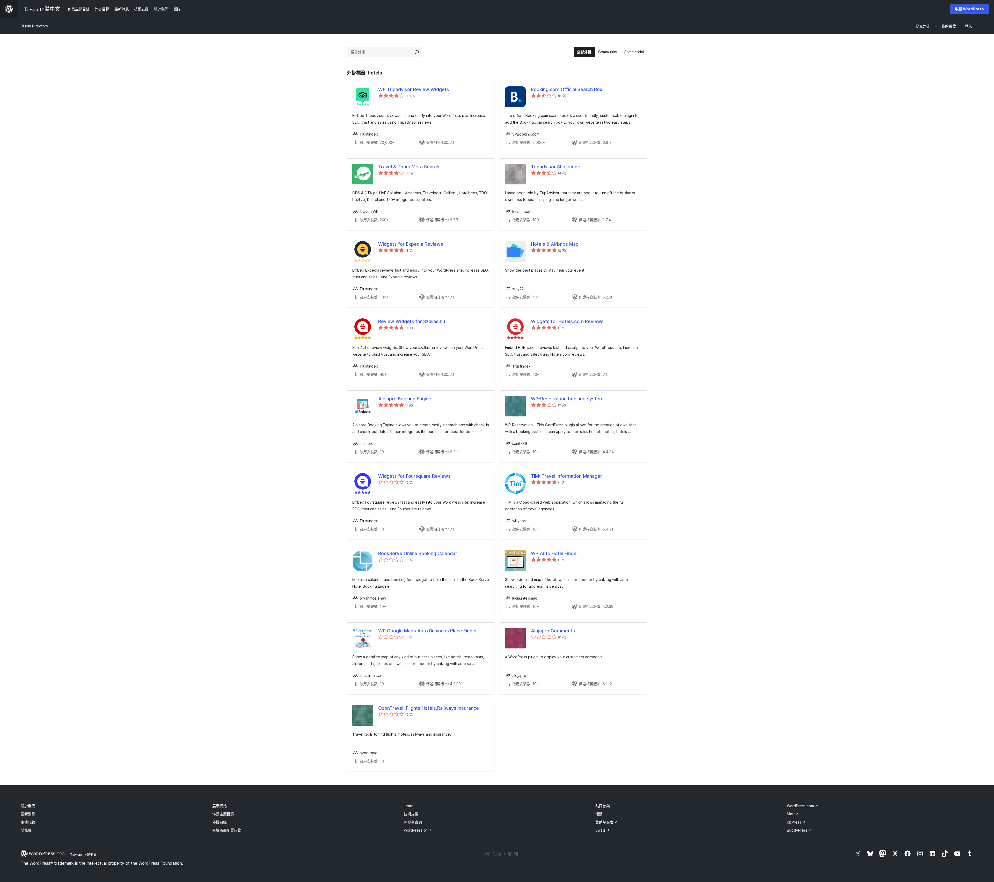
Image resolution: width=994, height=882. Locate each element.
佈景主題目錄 (223, 814)
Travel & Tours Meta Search (408, 166)
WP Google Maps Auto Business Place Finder (427, 630)
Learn (408, 806)
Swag (602, 830)
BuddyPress (799, 830)
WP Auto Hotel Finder (554, 553)
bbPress (796, 822)
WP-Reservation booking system (567, 398)
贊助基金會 (606, 822)
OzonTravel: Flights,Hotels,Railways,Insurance (428, 708)
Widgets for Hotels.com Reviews (567, 321)
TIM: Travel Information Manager (566, 476)
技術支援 (411, 814)
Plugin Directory (34, 26)
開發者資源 (413, 822)
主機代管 (28, 822)
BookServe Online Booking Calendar (417, 553)
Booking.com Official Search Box (566, 89)
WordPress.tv (417, 830)
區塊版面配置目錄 (226, 830)
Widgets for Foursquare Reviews (414, 476)
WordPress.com (802, 806)
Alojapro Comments (553, 630)
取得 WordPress (969, 9)
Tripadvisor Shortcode (555, 166)
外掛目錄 (219, 822)
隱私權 (26, 830)
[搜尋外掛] (417, 52)
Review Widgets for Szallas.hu (411, 321)
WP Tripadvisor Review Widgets (413, 89)
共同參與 (602, 806)
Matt (793, 814)
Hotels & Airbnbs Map (555, 244)
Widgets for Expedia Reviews (410, 244)
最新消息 (28, 814)
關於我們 (28, 806)
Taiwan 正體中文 (83, 854)
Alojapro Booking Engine (404, 398)
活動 (599, 814)
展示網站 (219, 806)
